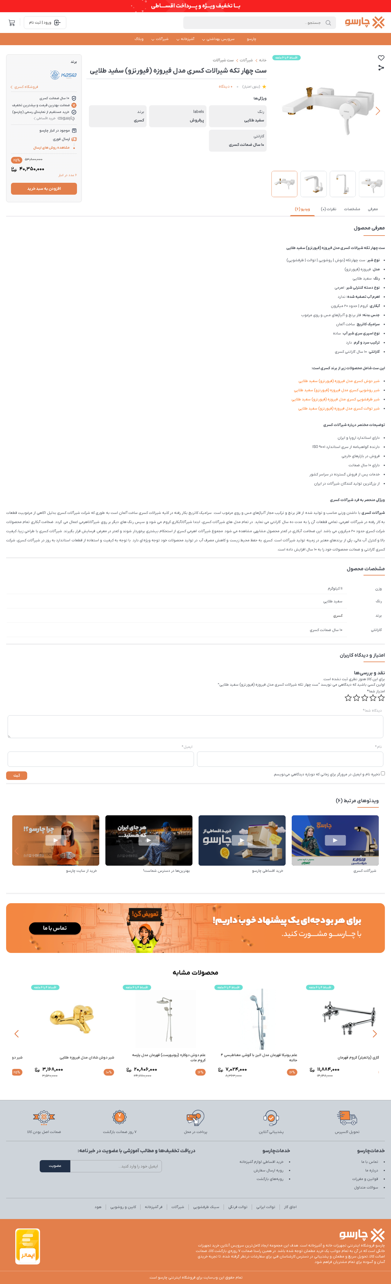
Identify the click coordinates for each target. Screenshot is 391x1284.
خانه (263, 60)
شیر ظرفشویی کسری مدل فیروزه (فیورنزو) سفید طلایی (335, 399)
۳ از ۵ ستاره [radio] (364, 698)
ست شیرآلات (223, 60)
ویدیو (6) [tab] (302, 209)
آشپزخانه (187, 39)
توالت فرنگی (237, 1207)
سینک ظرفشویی (206, 1207)
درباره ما (371, 1170)
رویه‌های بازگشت (270, 1179)
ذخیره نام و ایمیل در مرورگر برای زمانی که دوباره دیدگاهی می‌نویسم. (326, 774)
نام (378, 747)
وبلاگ (139, 39)
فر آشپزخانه (154, 1207)
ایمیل (187, 747)
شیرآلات (162, 39)
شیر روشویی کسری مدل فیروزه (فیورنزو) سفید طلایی (337, 390)
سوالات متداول (366, 1187)
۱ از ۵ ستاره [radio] (381, 698)
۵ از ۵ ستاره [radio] (348, 698)
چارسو (251, 39)
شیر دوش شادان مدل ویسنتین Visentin (66, 1057)
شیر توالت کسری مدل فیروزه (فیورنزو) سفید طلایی (339, 408)
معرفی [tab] (373, 209)
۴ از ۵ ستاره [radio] (356, 698)
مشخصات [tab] (352, 209)
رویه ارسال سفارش (268, 1170)
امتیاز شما (376, 691)
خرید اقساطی (46, 118)
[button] (278, 111)
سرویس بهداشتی (220, 39)
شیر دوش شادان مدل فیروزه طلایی (162, 1057)
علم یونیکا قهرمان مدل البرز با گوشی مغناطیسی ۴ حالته (334, 1058)
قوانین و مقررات (365, 1179)
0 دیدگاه (225, 86)
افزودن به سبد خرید (44, 188)
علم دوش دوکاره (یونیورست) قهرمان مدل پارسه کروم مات (244, 1058)
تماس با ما (369, 1162)
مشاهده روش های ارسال (51, 148)
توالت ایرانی (265, 1207)
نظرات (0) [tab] (328, 209)
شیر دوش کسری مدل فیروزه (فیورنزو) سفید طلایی (339, 381)
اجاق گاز (290, 1207)
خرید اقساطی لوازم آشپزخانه (261, 1162)
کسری (337, 615)
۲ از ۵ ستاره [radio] (373, 698)
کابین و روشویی (123, 1207)
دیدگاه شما (372, 710)
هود (98, 1207)
